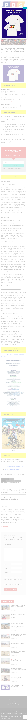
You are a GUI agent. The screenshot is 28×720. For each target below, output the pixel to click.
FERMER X (25, 7)
